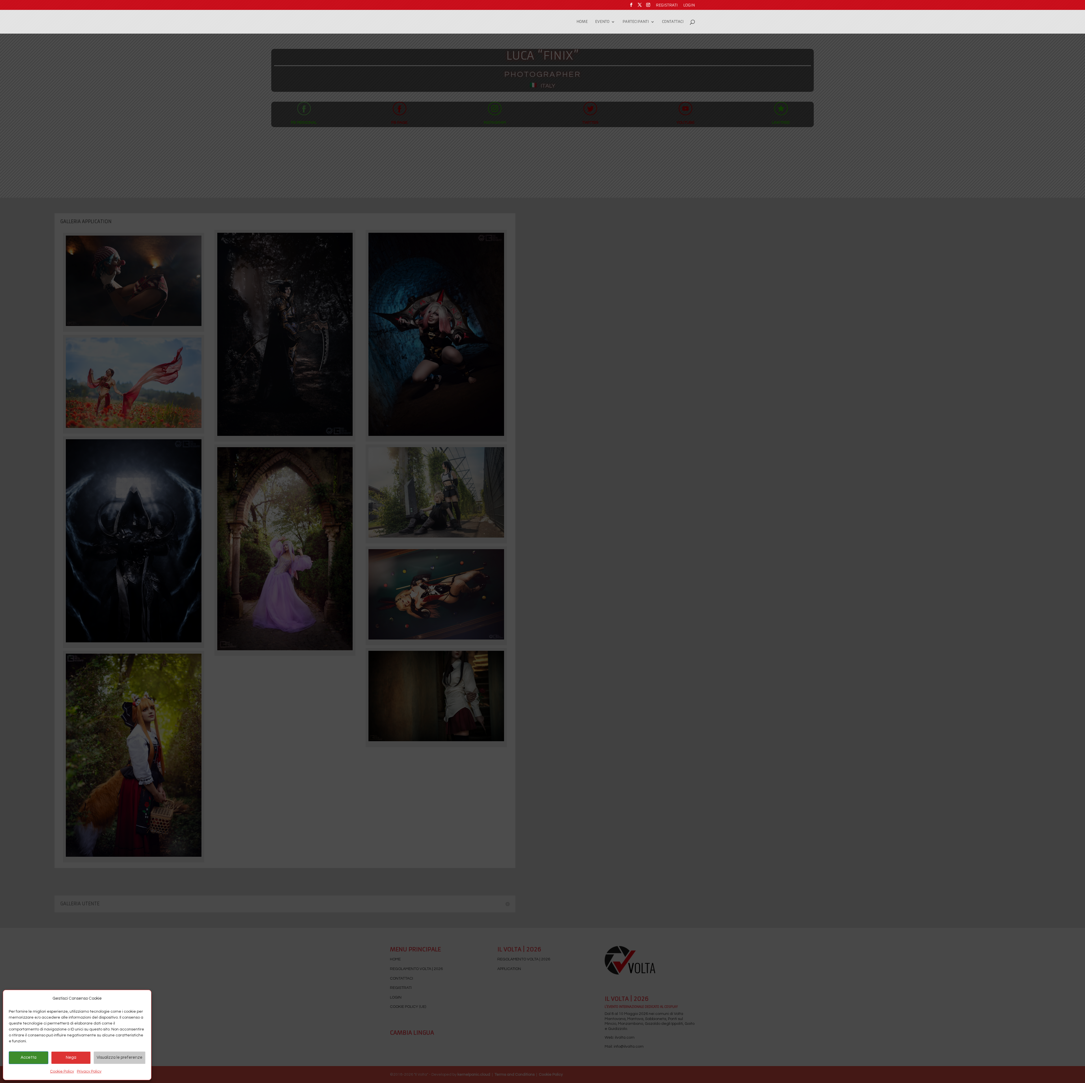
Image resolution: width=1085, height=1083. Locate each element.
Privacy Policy (89, 1071)
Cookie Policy (62, 1071)
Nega (71, 1057)
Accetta (28, 1057)
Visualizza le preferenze (119, 1057)
